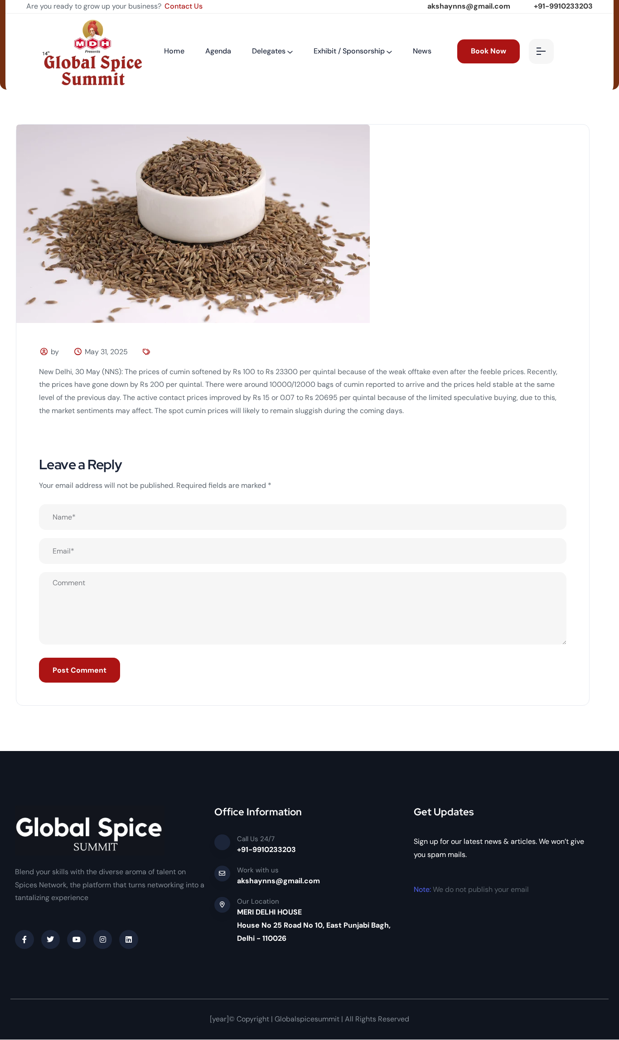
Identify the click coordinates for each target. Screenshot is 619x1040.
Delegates (268, 51)
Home (174, 51)
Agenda (218, 51)
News (422, 51)
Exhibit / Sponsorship (349, 51)
